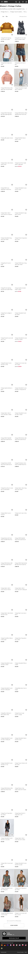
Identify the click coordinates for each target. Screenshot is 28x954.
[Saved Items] (23, 1)
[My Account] (19, 1)
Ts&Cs (26, 952)
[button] (2, 945)
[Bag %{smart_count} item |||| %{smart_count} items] (26, 1)
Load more (14, 925)
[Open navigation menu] (2, 1)
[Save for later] (12, 34)
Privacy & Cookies (20, 952)
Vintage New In (4, 11)
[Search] (16, 1)
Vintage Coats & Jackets (16, 11)
